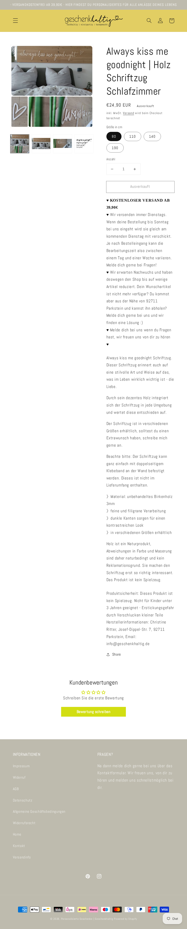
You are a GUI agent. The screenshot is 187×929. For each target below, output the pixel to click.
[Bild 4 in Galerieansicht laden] (84, 143)
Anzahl (110, 159)
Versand (128, 113)
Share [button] (116, 654)
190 (115, 148)
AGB (16, 789)
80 (114, 136)
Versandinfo (22, 857)
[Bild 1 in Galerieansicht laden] (19, 143)
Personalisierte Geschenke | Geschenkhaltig (87, 918)
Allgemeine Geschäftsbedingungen (39, 811)
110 (132, 136)
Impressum (21, 766)
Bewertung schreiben (94, 711)
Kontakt (19, 846)
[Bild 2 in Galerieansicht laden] (41, 143)
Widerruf (19, 777)
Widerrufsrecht (24, 823)
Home (17, 834)
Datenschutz (22, 800)
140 (152, 136)
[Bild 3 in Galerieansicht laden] (62, 143)
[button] (15, 20)
